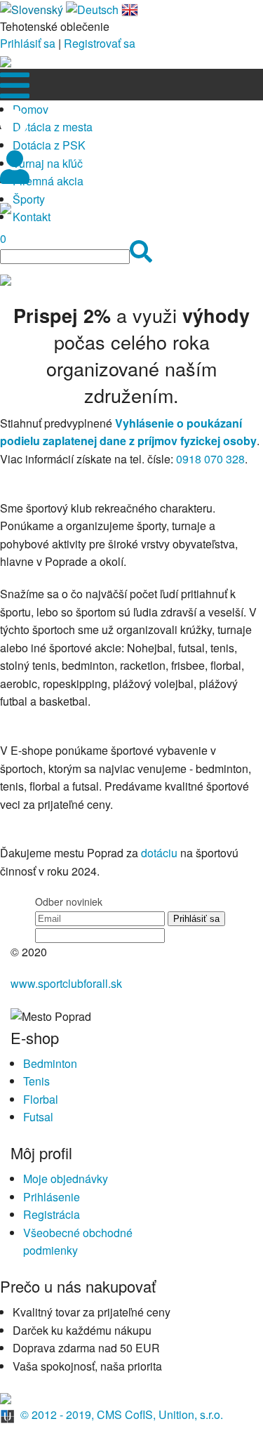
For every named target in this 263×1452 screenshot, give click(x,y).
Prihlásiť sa (27, 43)
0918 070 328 (210, 459)
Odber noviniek (68, 902)
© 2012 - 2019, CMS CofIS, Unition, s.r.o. (121, 1414)
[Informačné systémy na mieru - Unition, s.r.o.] (9, 1414)
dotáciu (159, 853)
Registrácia (51, 1214)
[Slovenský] (31, 8)
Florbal (40, 1099)
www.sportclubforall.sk (66, 983)
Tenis (36, 1081)
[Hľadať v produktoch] (141, 255)
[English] (129, 8)
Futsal (38, 1117)
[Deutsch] (92, 8)
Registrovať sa (99, 43)
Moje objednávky (65, 1178)
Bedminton (50, 1063)
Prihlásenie (51, 1197)
